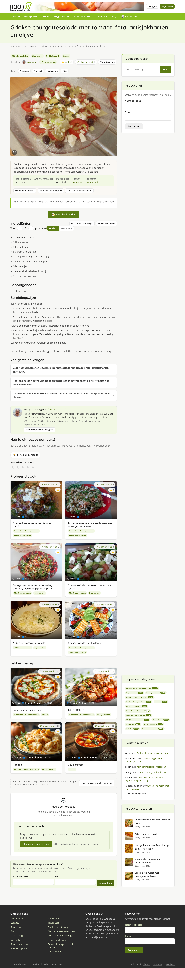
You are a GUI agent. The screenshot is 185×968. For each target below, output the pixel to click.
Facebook (170, 964)
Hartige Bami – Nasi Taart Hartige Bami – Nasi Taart (152, 847)
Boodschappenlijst (20, 948)
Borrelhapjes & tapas (137, 710)
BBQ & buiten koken (20, 56)
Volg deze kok (107, 62)
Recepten (30, 16)
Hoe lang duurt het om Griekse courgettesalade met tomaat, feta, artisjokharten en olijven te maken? (61, 382)
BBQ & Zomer (62, 16)
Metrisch (52, 228)
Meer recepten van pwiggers (39, 429)
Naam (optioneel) (20, 876)
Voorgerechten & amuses (139, 697)
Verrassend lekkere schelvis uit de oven (152, 821)
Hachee (17, 764)
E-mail (58, 876)
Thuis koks (53, 922)
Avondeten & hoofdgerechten (26, 531)
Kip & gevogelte (153, 724)
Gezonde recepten (152, 729)
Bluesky (146, 964)
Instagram (157, 964)
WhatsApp (24, 71)
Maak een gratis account (36, 844)
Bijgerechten (37, 56)
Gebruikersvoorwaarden (61, 931)
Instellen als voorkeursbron (97, 783)
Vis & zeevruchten (136, 706)
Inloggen (152, 6)
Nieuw (45, 16)
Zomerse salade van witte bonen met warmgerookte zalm (90, 525)
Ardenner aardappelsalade (29, 642)
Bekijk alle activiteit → (137, 793)
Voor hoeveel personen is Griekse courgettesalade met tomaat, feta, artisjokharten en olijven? (61, 369)
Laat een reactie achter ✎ (79, 190)
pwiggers (42, 409)
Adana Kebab (76, 710)
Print (64, 71)
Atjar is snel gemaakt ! (146, 834)
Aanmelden (105, 883)
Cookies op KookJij (58, 927)
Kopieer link (52, 71)
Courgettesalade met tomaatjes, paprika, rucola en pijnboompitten (33, 587)
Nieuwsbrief (16, 940)
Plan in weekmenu (106, 223)
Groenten (132, 724)
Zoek (165, 69)
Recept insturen (19, 944)
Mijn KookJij (16, 935)
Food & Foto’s (82, 16)
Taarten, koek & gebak (138, 715)
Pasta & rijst (160, 720)
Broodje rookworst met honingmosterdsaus (147, 874)
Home (16, 16)
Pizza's (45, 714)
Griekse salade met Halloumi (85, 642)
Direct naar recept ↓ (25, 190)
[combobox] (142, 69)
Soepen (72, 769)
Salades (66, 56)
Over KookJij (16, 918)
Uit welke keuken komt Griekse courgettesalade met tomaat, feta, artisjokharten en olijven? (61, 395)
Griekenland (92, 182)
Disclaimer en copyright (61, 935)
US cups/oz (66, 228)
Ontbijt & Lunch (52, 56)
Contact (14, 922)
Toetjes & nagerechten (138, 702)
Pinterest (38, 71)
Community (54, 951)
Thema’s (100, 16)
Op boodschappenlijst (82, 223)
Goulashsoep (75, 764)
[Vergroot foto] (14, 152)
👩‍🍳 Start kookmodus (63, 214)
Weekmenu (54, 918)
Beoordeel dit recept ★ (50, 190)
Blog (114, 16)
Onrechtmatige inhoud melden (60, 946)
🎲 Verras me (129, 16)
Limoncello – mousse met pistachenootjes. (148, 860)
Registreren (167, 6)
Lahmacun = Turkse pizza (28, 710)
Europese (77, 182)
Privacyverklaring (57, 940)
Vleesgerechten (103, 714)
